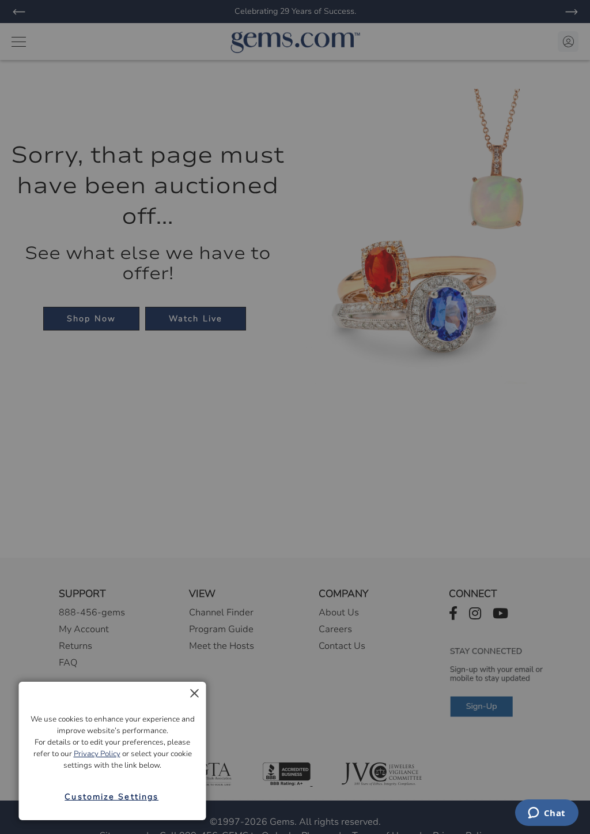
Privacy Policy (97, 754)
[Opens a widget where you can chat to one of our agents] (546, 813)
